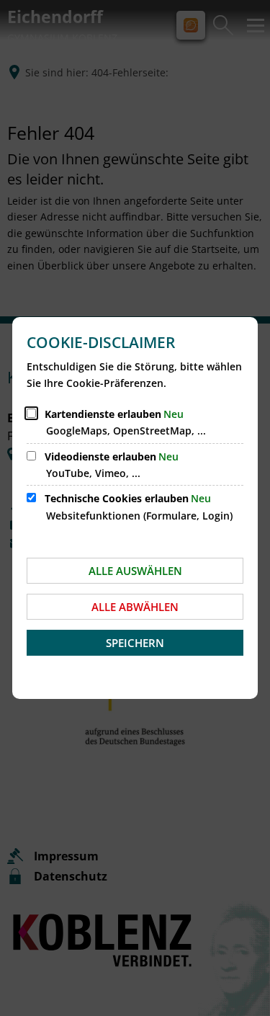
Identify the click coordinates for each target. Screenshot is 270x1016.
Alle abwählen (135, 607)
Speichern (135, 643)
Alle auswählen (135, 570)
